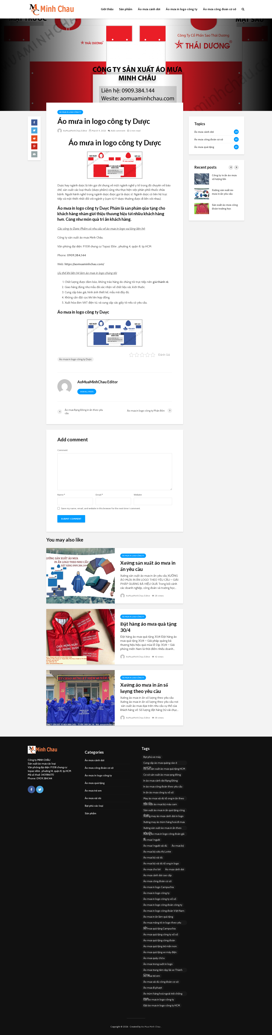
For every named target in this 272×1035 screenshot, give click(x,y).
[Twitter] (39, 789)
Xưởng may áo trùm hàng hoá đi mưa (164, 822)
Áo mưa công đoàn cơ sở (219, 9)
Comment (62, 450)
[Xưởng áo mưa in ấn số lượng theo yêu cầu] (80, 697)
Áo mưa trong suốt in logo (158, 964)
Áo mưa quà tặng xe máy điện (160, 952)
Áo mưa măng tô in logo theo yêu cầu (162, 923)
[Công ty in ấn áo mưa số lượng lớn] (201, 178)
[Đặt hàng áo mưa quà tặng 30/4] (80, 636)
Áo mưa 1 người (151, 839)
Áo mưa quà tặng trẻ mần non (160, 946)
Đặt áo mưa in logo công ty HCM (161, 1005)
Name (61, 495)
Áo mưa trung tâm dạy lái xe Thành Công (162, 970)
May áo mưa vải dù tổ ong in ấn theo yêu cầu (163, 799)
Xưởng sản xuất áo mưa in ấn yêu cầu (147, 566)
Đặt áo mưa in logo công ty (158, 999)
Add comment (118, 130)
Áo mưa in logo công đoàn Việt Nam (163, 910)
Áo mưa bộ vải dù (153, 857)
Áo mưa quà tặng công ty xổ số (160, 934)
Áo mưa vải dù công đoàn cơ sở (161, 981)
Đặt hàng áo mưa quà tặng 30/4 (148, 627)
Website (138, 495)
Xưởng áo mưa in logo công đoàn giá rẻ (163, 834)
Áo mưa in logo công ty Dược (75, 359)
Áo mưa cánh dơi (149, 9)
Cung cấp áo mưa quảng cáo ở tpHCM (160, 763)
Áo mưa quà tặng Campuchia (159, 928)
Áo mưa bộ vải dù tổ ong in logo (161, 863)
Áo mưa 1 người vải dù (155, 845)
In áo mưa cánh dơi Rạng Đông (160, 780)
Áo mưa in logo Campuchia (158, 887)
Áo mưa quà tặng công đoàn (159, 940)
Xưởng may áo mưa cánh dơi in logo (163, 816)
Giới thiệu (107, 9)
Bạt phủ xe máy (152, 757)
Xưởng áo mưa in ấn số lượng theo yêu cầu (144, 688)
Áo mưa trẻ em (93, 790)
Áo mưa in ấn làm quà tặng (158, 916)
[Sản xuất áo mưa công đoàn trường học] (201, 208)
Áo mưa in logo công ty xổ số (159, 899)
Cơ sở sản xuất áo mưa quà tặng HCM (164, 768)
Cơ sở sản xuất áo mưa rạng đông (162, 774)
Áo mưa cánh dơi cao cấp (157, 875)
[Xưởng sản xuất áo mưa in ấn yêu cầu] (80, 575)
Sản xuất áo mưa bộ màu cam (160, 804)
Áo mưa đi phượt (152, 987)
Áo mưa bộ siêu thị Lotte (157, 851)
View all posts (86, 391)
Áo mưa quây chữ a (153, 958)
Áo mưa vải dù (93, 798)
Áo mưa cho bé (152, 869)
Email (99, 495)
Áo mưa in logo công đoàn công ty (162, 905)
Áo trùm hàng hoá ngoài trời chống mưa (162, 994)
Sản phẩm (125, 9)
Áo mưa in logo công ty (181, 9)
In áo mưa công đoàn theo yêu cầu (162, 786)
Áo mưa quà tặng (95, 783)
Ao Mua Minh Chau (150, 1026)
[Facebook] (31, 789)
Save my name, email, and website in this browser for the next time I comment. (100, 508)
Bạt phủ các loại (94, 805)
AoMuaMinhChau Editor (75, 130)
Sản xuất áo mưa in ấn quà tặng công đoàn (164, 811)
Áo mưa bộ (178, 845)
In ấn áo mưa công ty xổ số (158, 792)
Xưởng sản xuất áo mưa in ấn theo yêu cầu (162, 828)
